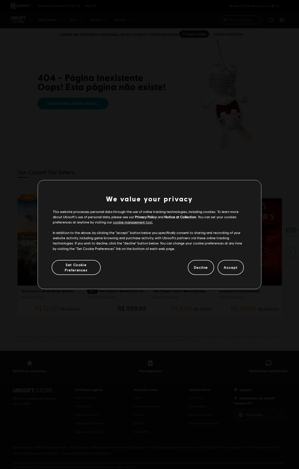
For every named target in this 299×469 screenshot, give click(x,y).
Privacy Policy (146, 217)
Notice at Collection (180, 217)
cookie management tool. (133, 222)
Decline (201, 267)
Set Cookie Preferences (76, 267)
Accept (231, 267)
